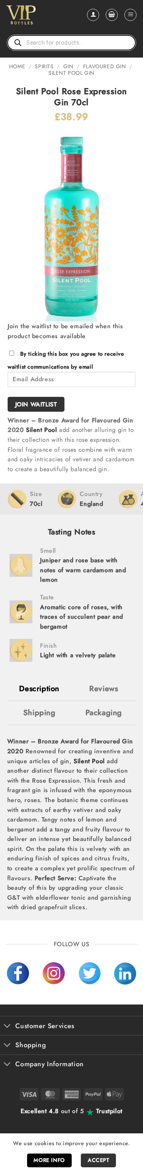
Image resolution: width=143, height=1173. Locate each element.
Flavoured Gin (104, 66)
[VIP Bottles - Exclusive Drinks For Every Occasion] (37, 14)
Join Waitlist (36, 404)
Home (17, 66)
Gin (68, 66)
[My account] (93, 15)
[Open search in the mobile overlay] (71, 43)
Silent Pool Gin (71, 73)
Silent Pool (41, 429)
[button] (112, 15)
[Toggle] (7, 1026)
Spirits (44, 66)
